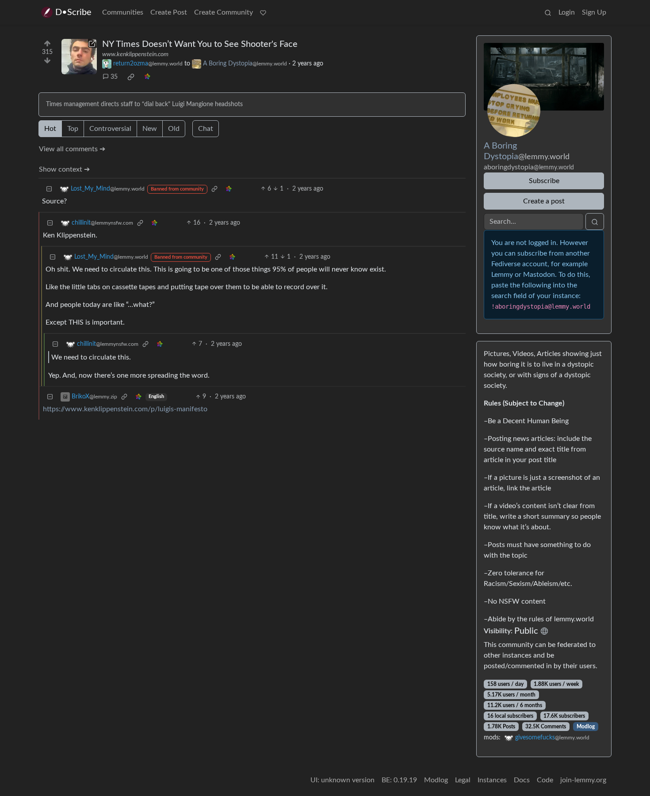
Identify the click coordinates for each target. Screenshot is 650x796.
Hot (50, 128)
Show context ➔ (64, 169)
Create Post (168, 12)
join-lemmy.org (583, 780)
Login (566, 12)
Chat (205, 128)
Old (174, 128)
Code (545, 780)
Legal (462, 780)
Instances (492, 780)
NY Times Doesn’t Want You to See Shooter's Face (200, 44)
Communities (122, 12)
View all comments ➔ (72, 149)
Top (72, 128)
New (149, 128)
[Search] (548, 12)
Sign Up (594, 12)
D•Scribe (73, 12)
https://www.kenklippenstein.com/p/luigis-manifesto (125, 409)
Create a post (544, 201)
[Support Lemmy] (263, 12)
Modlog (586, 726)
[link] (131, 77)
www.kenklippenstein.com (135, 54)
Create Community (223, 12)
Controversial (110, 128)
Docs (522, 780)
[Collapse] (49, 189)
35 (114, 77)
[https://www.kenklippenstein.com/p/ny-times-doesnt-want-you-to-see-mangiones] (79, 56)
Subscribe (544, 180)
